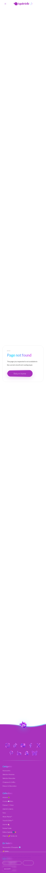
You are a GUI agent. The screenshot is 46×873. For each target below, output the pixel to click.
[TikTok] (15, 745)
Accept (7, 869)
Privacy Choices (12, 863)
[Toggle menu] (5, 3)
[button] (23, 725)
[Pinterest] (11, 753)
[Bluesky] (35, 753)
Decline (28, 863)
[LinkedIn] (19, 753)
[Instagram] (8, 745)
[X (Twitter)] (38, 745)
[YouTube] (23, 745)
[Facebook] (31, 745)
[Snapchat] (27, 753)
